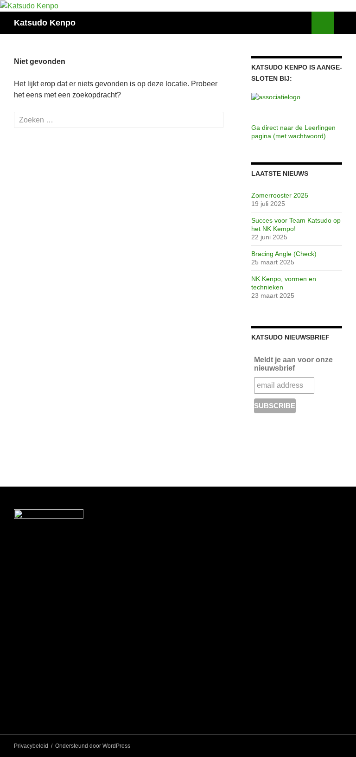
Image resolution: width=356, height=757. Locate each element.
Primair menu (345, 23)
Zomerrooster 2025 (279, 195)
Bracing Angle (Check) (284, 253)
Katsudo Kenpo (45, 22)
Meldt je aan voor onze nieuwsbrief (293, 364)
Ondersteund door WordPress (92, 746)
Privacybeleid (31, 746)
